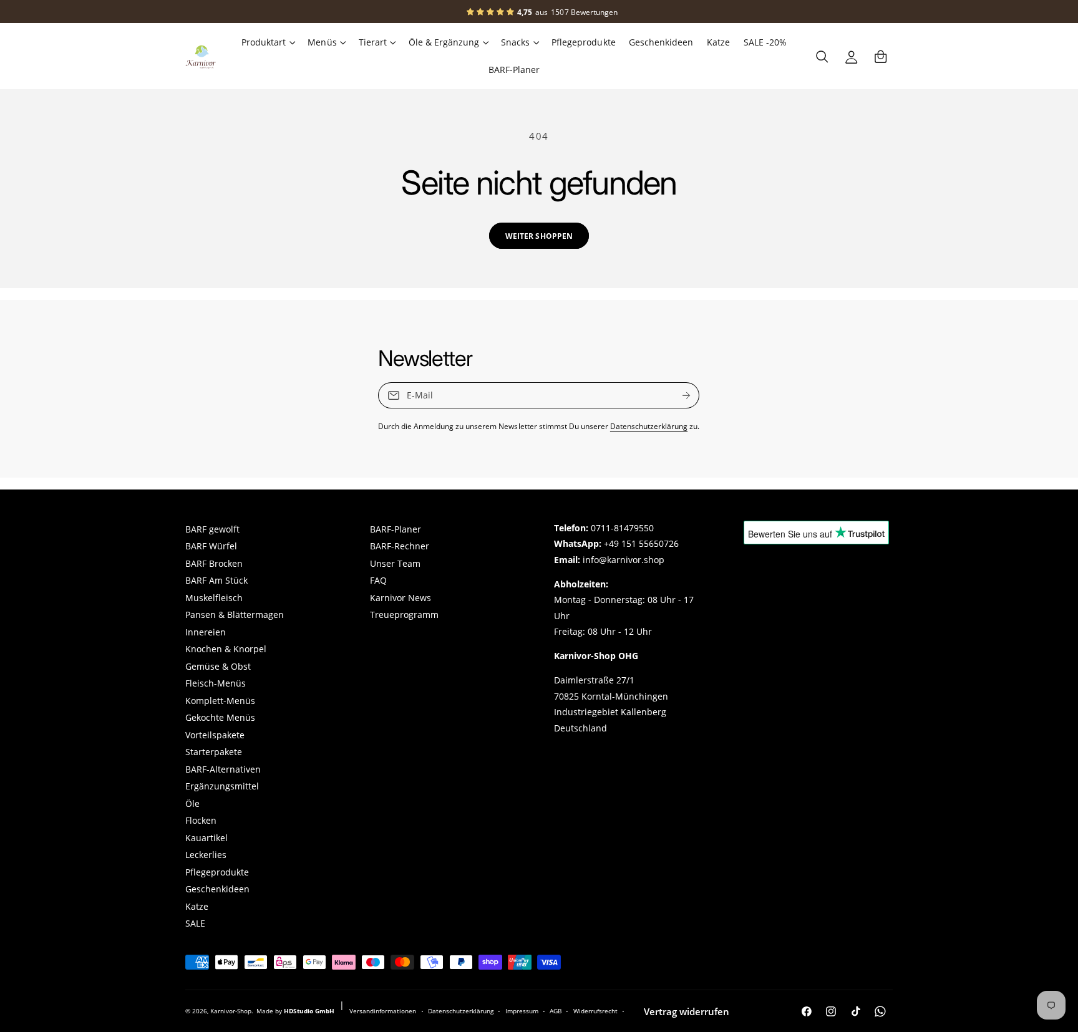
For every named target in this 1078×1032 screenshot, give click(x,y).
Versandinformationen (382, 1010)
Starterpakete (213, 752)
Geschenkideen (217, 889)
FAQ (378, 580)
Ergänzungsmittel (222, 786)
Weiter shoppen (539, 236)
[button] (268, 42)
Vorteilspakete (215, 735)
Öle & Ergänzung (444, 42)
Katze (196, 906)
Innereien (205, 632)
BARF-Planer (395, 529)
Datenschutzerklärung (648, 426)
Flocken (200, 820)
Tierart (373, 42)
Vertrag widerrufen (686, 1011)
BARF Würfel (211, 546)
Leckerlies (205, 855)
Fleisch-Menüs (215, 683)
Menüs (322, 42)
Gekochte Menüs (220, 717)
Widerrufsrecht (595, 1010)
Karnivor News (400, 598)
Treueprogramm (404, 614)
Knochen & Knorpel (225, 649)
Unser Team (395, 563)
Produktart (263, 42)
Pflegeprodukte (217, 872)
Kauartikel (206, 838)
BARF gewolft (212, 529)
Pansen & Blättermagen (234, 614)
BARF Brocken (214, 563)
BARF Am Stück (216, 580)
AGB (555, 1010)
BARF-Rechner (399, 546)
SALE (195, 923)
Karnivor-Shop (230, 1010)
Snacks (515, 42)
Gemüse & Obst (218, 666)
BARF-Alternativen (223, 769)
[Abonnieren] (686, 395)
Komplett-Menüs (220, 700)
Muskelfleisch (214, 598)
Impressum (521, 1010)
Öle (192, 803)
